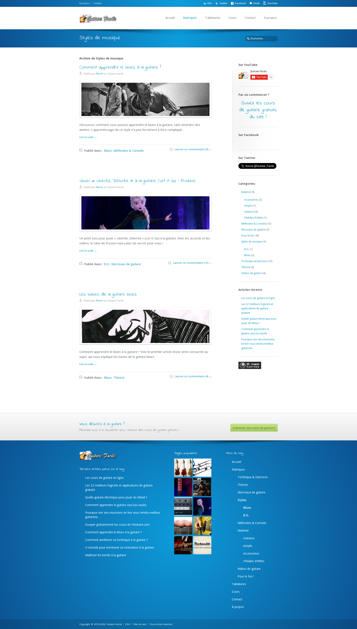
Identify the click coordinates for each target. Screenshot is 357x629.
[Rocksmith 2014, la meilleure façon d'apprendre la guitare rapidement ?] (202, 545)
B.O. (107, 264)
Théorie (119, 377)
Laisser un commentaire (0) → (193, 149)
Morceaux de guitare (126, 264)
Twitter (223, 3)
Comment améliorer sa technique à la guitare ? (116, 540)
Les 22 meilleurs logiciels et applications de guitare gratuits (257, 308)
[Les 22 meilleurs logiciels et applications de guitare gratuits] (202, 487)
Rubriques (190, 18)
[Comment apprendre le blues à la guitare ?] (144, 115)
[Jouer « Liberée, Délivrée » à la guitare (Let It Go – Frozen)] (144, 228)
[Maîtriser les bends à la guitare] (183, 545)
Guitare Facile (114, 624)
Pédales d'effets (253, 217)
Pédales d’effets (253, 561)
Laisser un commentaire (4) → (193, 376)
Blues (108, 150)
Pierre (99, 73)
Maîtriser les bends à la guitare (105, 555)
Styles (242, 500)
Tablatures (212, 18)
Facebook (240, 3)
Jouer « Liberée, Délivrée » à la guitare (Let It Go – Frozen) (137, 181)
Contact (97, 3)
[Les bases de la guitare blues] (144, 342)
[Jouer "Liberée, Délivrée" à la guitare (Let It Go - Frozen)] (202, 506)
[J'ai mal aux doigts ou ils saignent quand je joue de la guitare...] (183, 526)
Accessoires (251, 199)
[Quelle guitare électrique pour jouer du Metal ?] (183, 487)
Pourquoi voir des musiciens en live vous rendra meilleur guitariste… (258, 344)
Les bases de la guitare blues (108, 294)
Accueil (170, 18)
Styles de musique (251, 241)
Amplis (248, 205)
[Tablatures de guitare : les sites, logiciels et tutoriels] (202, 468)
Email (256, 3)
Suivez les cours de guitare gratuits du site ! (258, 110)
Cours (232, 18)
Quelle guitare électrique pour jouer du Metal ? (116, 497)
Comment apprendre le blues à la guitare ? (120, 67)
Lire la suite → (88, 137)
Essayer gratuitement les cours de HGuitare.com (117, 524)
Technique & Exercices (254, 261)
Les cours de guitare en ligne (258, 298)
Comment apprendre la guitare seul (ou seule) (115, 505)
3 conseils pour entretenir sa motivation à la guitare (119, 547)
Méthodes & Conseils (128, 150)
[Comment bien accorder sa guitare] (183, 506)
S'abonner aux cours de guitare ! (254, 428)
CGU (127, 624)
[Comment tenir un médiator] (202, 526)
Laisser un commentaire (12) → (192, 263)
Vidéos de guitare (251, 273)
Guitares (249, 211)
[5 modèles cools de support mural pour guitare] (183, 468)
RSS (209, 3)
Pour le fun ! (248, 235)
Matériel (246, 192)
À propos (84, 3)
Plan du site (139, 624)
